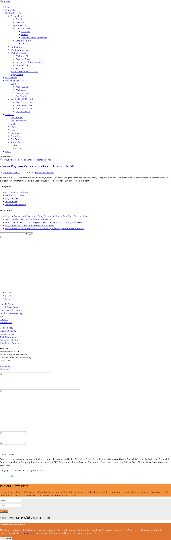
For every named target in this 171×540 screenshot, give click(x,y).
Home (3, 453)
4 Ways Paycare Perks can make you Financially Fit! (37, 166)
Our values (16, 136)
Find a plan (10, 9)
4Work (24, 43)
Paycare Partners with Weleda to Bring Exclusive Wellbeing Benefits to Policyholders (46, 216)
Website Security (8, 330)
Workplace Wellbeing (15, 204)
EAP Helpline (22, 65)
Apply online (17, 74)
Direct (19, 19)
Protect (24, 34)
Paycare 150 (17, 117)
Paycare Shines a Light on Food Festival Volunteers (29, 225)
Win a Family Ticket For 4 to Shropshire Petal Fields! (30, 219)
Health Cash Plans (14, 12)
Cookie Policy (6, 327)
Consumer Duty (18, 120)
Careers (14, 145)
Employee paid (23, 40)
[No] (13, 539)
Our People (16, 139)
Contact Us (16, 148)
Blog (13, 123)
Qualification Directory (11, 313)
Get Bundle (21, 96)
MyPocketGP (22, 56)
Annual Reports (18, 142)
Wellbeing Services (20, 52)
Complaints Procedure (11, 310)
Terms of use (6, 322)
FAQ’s (2, 316)
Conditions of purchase (11, 343)
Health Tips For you (44, 172)
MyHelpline (21, 89)
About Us (9, 114)
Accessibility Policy (9, 339)
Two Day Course (24, 102)
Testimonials (11, 201)
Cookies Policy (27, 533)
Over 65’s (20, 22)
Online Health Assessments (29, 62)
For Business (11, 77)
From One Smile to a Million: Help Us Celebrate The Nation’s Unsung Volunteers (43, 222)
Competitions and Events (17, 192)
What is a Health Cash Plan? (24, 71)
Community (16, 132)
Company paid (23, 28)
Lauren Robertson (11, 172)
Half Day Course (24, 108)
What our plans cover (21, 49)
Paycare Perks (23, 59)
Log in (8, 6)
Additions (25, 31)
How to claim (17, 68)
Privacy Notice (7, 333)
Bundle (14, 83)
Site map (4, 368)
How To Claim (6, 304)
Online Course (23, 111)
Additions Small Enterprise (34, 37)
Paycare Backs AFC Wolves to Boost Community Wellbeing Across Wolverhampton (44, 228)
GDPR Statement (8, 336)
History (14, 129)
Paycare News (12, 198)
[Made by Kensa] (12, 476)
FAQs (13, 126)
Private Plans (17, 16)
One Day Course (24, 105)
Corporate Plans (19, 25)
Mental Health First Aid (22, 99)
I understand (6, 539)
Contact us (5, 365)
